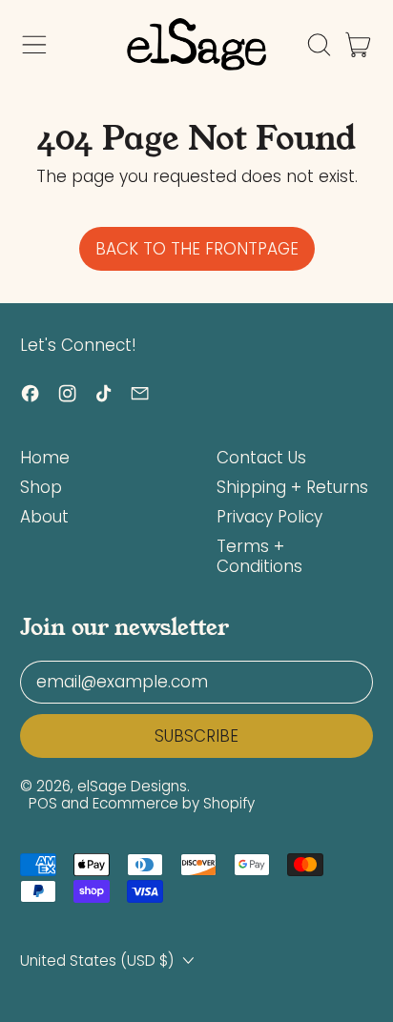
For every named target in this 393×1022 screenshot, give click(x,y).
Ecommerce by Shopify (174, 803)
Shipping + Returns (292, 487)
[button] (318, 45)
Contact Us (261, 457)
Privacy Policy (269, 516)
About (44, 516)
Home (45, 457)
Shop (41, 487)
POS (43, 803)
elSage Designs (132, 786)
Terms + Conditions (259, 556)
